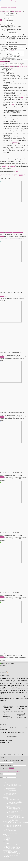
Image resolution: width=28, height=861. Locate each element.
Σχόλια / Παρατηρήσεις (6, 53)
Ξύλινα (7, 835)
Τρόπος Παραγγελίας (8, 706)
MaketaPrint (3, 665)
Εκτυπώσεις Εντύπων (11, 851)
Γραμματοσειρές (21, 714)
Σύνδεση (11, 768)
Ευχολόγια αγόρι (13, 803)
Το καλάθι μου (20, 708)
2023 (6, 66)
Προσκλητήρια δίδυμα (14, 815)
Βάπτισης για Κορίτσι (10, 73)
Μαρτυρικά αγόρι (12, 39)
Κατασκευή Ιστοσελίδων (12, 855)
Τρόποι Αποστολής (8, 709)
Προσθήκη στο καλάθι (5, 61)
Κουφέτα (7, 80)
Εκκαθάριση (12, 50)
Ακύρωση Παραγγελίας (8, 712)
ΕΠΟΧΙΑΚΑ (7, 843)
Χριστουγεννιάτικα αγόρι (15, 801)
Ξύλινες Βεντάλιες (10, 792)
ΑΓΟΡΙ (7, 30)
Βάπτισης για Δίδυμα (11, 833)
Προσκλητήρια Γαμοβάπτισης (13, 785)
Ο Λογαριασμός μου (22, 706)
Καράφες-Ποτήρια (10, 794)
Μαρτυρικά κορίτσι (14, 812)
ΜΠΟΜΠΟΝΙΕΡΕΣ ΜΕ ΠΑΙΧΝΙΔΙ (13, 826)
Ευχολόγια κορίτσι (13, 811)
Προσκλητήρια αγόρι (12, 32)
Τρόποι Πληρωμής (7, 707)
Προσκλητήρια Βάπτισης (20, 66)
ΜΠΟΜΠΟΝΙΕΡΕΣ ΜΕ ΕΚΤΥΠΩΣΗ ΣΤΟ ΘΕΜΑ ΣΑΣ (17, 823)
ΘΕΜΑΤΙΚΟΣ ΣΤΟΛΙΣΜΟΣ (8, 68)
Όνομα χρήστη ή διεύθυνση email (11, 760)
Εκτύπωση (4, 46)
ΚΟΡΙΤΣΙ (7, 40)
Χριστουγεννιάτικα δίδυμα (15, 816)
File (1, 57)
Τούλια (7, 839)
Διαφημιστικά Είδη (11, 852)
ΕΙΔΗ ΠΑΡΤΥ (6, 840)
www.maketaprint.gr (5, 698)
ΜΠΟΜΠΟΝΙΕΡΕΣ (7, 821)
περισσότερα (15, 142)
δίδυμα (13, 166)
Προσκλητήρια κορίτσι (13, 42)
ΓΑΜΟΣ (4, 10)
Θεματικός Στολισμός (11, 786)
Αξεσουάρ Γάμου (9, 27)
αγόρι (3, 166)
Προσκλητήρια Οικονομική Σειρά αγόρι (17, 64)
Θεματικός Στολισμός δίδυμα (16, 817)
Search (1, 773)
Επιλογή (2, 236)
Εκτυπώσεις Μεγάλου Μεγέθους (14, 853)
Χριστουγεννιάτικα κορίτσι (16, 808)
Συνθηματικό (6, 765)
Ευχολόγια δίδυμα (13, 819)
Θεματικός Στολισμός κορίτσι (16, 810)
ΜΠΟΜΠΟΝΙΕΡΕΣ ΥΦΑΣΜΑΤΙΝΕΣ (14, 825)
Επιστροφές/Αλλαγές (8, 711)
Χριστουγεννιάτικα (10, 788)
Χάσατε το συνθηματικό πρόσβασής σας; (10, 771)
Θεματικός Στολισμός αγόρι (16, 802)
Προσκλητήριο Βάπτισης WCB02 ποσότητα (11, 59)
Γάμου (7, 829)
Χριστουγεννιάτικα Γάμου (12, 844)
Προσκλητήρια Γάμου (11, 784)
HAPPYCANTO (3, 64)
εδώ (22, 97)
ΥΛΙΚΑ (4, 834)
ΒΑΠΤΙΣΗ (5, 797)
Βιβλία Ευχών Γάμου (11, 790)
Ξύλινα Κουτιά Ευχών (11, 793)
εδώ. (13, 104)
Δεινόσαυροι (11, 66)
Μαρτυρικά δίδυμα (13, 820)
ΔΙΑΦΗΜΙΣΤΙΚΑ (7, 850)
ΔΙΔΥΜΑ (7, 51)
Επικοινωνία (6, 856)
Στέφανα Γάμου (10, 789)
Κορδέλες (8, 838)
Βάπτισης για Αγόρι (11, 830)
